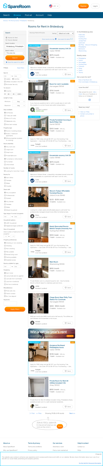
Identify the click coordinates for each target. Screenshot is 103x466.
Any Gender (10, 201)
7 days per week (11, 115)
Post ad (28, 15)
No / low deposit (11, 296)
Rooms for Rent (13, 37)
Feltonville (82, 34)
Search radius (9, 50)
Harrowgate (82, 62)
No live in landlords (12, 284)
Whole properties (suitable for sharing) (14, 139)
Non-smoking (10, 248)
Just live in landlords (12, 281)
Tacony (81, 72)
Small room (9, 152)
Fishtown (81, 66)
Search (6, 15)
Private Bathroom (11, 155)
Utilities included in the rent (14, 81)
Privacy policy (32, 450)
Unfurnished (10, 164)
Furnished (9, 162)
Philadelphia (82, 47)
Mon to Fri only (11, 118)
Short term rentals (11, 124)
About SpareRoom (9, 446)
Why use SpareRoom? (10, 450)
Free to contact (10, 293)
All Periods (9, 113)
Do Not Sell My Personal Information (90, 463)
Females (8, 180)
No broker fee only (12, 84)
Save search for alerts (64, 39)
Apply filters (15, 309)
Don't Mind (9, 177)
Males (8, 183)
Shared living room (12, 254)
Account (40, 15)
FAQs (79, 450)
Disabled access (11, 260)
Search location (10, 43)
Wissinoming (82, 51)
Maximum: (8, 105)
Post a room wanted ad (60, 450)
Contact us (81, 446)
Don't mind (9, 273)
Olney (80, 68)
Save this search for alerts (16, 62)
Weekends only (10, 121)
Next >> (72, 413)
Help (50, 15)
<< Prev (39, 413)
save (60, 426)
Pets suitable (10, 252)
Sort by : (54, 33)
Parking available (11, 257)
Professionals (10, 195)
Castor (81, 70)
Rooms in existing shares (13, 131)
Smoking (9, 246)
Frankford (82, 37)
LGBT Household (11, 223)
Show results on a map (48, 39)
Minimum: (8, 101)
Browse (17, 15)
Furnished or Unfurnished (14, 159)
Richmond (82, 49)
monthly (16, 79)
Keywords (7, 300)
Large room (9, 149)
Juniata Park (82, 41)
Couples (8, 186)
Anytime (8, 91)
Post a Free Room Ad (85, 80)
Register (83, 6)
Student (8, 198)
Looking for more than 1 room (15, 171)
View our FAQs (84, 112)
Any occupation (11, 192)
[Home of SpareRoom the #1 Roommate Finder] (16, 6)
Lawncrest (82, 43)
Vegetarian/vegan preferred (14, 226)
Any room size (10, 147)
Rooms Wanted (12, 40)
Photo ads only (10, 291)
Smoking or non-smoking (14, 243)
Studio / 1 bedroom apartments (12, 134)
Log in (95, 6)
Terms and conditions (35, 446)
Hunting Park (83, 39)
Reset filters (20, 68)
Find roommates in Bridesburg (88, 82)
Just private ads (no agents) (14, 276)
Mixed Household (11, 210)
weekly (8, 79)
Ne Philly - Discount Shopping (88, 45)
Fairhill (81, 60)
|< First (32, 413)
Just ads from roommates (14, 278)
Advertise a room (58, 446)
